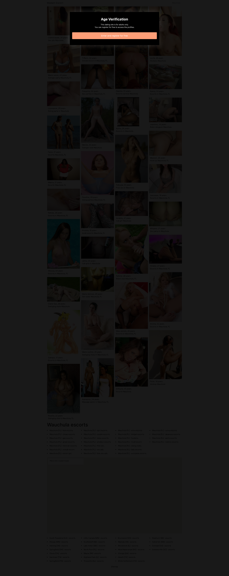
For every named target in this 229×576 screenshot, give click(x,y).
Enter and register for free (114, 35)
